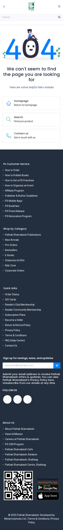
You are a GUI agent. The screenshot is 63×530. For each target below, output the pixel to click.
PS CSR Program (14, 444)
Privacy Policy (12, 330)
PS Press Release (14, 211)
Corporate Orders (14, 270)
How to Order (12, 170)
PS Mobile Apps (13, 200)
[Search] (59, 17)
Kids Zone (10, 265)
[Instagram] (27, 399)
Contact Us (11, 345)
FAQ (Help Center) (15, 340)
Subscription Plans (15, 314)
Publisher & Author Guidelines (21, 195)
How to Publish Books (17, 175)
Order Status (12, 294)
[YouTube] (17, 399)
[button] (56, 366)
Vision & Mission (14, 434)
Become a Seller (14, 320)
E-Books (9, 255)
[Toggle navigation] (4, 6)
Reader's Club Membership (20, 304)
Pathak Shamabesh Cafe (19, 449)
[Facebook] (7, 399)
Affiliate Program (14, 190)
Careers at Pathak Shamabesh (22, 439)
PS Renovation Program (18, 216)
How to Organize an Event (19, 185)
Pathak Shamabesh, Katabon (21, 454)
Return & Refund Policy (17, 325)
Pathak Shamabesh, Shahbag (21, 459)
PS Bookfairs (12, 206)
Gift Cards (10, 299)
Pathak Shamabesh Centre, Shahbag (25, 464)
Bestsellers (11, 250)
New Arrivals (12, 239)
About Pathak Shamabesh (19, 428)
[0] (59, 6)
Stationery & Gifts (14, 260)
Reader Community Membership (23, 309)
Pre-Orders (11, 245)
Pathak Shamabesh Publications (23, 234)
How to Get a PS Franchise (19, 180)
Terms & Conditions (16, 335)
